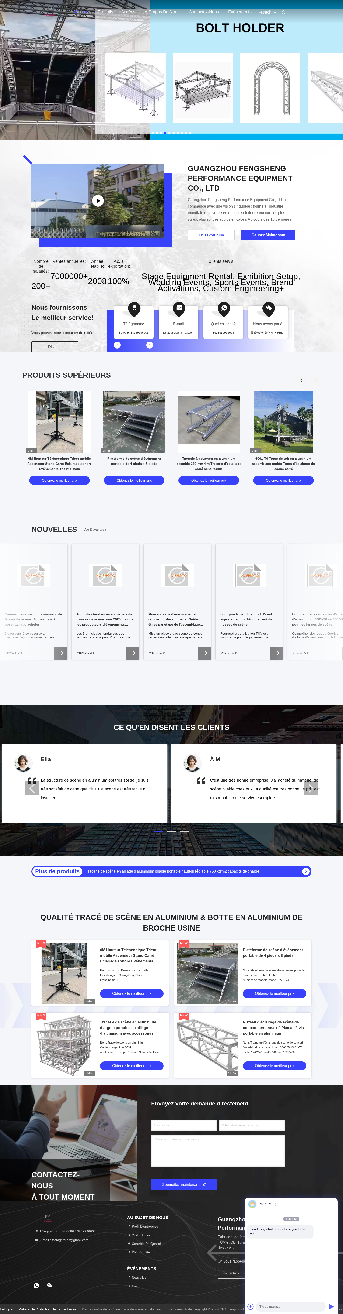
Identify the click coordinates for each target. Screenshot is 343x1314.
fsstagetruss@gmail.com (178, 332)
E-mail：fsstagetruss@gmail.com (63, 1240)
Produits (105, 12)
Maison (81, 12)
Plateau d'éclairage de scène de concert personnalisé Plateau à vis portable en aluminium (273, 1027)
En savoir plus (211, 235)
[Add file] (250, 1306)
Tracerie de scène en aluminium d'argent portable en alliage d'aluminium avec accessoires (128, 1027)
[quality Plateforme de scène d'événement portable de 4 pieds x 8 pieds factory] (134, 422)
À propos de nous (162, 12)
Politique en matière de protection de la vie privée (38, 1309)
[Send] (331, 1306)
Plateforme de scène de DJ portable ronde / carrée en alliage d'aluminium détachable (156, 871)
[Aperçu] (50, 12)
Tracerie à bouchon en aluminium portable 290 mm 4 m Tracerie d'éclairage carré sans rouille (209, 464)
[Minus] (331, 1204)
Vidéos (128, 12)
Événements (240, 12)
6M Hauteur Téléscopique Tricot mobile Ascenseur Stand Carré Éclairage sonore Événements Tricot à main (59, 464)
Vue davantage (95, 529)
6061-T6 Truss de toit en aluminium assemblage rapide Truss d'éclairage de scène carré (283, 464)
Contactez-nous (204, 12)
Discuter (55, 347)
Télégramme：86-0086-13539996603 (67, 1231)
